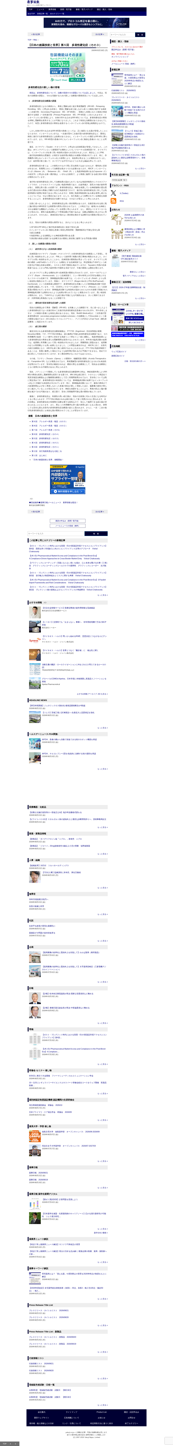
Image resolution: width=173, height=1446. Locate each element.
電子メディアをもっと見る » (134, 276)
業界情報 (52, 9)
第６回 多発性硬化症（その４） (46, 434)
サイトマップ (71, 1412)
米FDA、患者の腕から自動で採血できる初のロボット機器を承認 (69, 739)
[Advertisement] (67, 788)
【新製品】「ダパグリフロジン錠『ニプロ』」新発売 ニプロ (55, 839)
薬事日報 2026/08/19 (38, 1180)
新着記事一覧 (42, 14)
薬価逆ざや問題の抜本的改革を (42, 933)
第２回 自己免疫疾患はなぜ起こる (47, 451)
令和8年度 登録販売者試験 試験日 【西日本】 (50, 1397)
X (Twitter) (124, 193)
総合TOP (31, 14)
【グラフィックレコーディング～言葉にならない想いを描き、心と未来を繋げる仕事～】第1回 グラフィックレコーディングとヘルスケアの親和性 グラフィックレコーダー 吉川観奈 (68, 565)
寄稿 (35, 40)
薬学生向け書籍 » (101, 1233)
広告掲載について (71, 1418)
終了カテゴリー (131, 1423)
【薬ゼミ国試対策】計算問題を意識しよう (60, 1199)
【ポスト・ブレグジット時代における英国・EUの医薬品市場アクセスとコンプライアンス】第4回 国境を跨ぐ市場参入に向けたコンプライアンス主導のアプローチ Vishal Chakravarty (68, 548)
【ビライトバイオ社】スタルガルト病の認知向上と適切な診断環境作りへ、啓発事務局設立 (67, 819)
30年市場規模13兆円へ (38, 899)
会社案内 (41, 1412)
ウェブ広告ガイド (119, 352)
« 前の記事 (35, 34)
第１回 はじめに (39, 455)
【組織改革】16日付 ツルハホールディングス (49, 865)
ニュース (40, 9)
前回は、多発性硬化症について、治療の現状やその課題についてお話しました (62, 93)
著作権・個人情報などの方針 (41, 1423)
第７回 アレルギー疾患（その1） (46, 430)
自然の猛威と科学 (36, 906)
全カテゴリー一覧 (57, 14)
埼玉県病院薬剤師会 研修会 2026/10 (45, 1105)
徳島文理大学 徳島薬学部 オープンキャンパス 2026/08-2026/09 (71, 1132)
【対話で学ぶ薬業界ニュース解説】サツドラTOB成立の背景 (54, 1244)
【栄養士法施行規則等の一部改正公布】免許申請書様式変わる (55, 812)
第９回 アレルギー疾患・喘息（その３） (49, 421)
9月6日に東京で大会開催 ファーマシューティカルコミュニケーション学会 (61, 1076)
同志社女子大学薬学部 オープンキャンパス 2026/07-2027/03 (69, 1146)
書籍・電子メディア (84, 9)
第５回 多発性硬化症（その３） (46, 438)
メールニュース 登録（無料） (123, 64)
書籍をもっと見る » (137, 272)
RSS (122, 201)
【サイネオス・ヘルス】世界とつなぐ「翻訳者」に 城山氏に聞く (70, 650)
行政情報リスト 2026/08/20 (41, 1371)
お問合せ (131, 1418)
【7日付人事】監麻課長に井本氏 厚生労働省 (61, 872)
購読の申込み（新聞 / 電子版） (68, 521)
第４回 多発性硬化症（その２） (46, 443)
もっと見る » (102, 595)
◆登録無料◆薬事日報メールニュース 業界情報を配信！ (53, 503)
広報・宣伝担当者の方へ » (135, 361)
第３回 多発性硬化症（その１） (46, 447)
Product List (102, 1412)
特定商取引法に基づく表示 (101, 1423)
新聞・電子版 (66, 9)
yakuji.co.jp (70, 1432)
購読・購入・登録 (104, 9)
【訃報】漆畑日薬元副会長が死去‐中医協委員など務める (66, 1008)
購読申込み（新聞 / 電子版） (123, 50)
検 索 (96, 534)
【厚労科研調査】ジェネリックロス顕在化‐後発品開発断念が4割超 (57, 706)
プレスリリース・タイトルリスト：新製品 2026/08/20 (52, 1337)
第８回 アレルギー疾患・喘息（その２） (49, 426)
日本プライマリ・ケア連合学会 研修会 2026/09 (50, 1112)
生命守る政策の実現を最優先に (42, 926)
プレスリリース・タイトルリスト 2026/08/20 (49, 1317)
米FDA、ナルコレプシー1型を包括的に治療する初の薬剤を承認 (69, 754)
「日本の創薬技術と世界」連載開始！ (48, 460)
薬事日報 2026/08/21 (38, 1173)
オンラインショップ (119, 57)
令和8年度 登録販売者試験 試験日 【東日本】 (50, 1390)
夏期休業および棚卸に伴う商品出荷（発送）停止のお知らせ (134, 232)
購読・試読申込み (131, 1412)
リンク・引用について (71, 1423)
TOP (30, 9)
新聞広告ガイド (118, 356)
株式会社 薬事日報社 (86, 1435)
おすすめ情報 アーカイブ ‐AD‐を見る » (92, 694)
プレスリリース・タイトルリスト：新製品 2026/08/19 (52, 1344)
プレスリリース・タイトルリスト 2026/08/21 (49, 1310)
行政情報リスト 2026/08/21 (41, 1364)
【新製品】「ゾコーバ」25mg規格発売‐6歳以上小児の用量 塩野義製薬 (59, 846)
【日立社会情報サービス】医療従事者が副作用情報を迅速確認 (68, 608)
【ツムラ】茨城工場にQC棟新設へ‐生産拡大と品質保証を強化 (68, 713)
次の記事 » (100, 34)
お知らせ (101, 1418)
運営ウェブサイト (41, 1418)
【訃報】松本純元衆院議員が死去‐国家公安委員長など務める (67, 994)
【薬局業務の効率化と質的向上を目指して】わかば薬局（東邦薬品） (71, 952)
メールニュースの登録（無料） (67, 526)
